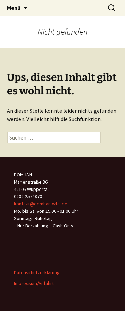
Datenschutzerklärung (37, 272)
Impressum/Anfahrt (34, 283)
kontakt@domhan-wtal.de (40, 204)
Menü (13, 7)
